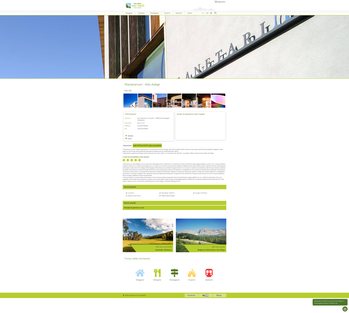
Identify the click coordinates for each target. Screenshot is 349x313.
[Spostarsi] (209, 273)
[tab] (174, 187)
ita (207, 13)
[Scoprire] (191, 273)
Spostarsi (179, 13)
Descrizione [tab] (127, 145)
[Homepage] (135, 5)
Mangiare (141, 13)
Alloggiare (129, 13)
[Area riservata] (211, 13)
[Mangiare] (157, 273)
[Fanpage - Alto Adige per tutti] (191, 295)
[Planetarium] (130, 104)
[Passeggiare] (174, 273)
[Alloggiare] (140, 273)
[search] (215, 12)
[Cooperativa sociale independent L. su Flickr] (219, 295)
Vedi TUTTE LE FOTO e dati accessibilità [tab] (147, 145)
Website (130, 136)
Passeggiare (154, 13)
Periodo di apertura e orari (134, 208)
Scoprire (167, 13)
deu (203, 13)
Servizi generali (130, 187)
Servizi (190, 13)
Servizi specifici (130, 203)
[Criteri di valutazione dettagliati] (132, 160)
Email (130, 138)
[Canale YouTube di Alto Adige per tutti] (205, 295)
